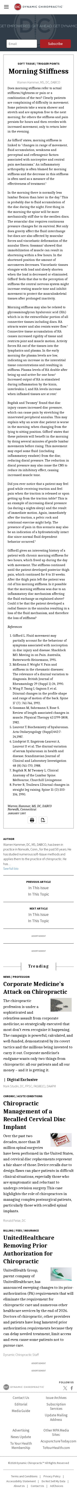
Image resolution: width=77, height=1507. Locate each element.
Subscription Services (56, 1406)
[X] (65, 1388)
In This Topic (38, 894)
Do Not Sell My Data (53, 1481)
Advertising (21, 1430)
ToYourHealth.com (56, 1447)
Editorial (21, 1404)
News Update (21, 1437)
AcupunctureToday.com (58, 1441)
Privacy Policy (52, 1476)
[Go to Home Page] (38, 6)
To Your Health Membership (21, 1445)
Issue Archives (56, 1397)
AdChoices (56, 1486)
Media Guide (21, 1411)
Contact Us (21, 1397)
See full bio (10, 868)
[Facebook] (72, 1388)
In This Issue (38, 887)
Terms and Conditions (24, 1476)
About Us (19, 1486)
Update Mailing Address (56, 1417)
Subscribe (55, 43)
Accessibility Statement (21, 1481)
